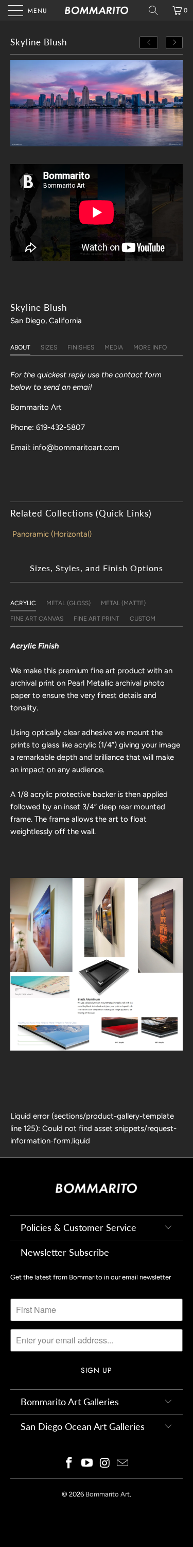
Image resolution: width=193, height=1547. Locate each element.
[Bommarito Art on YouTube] (87, 1463)
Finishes (80, 347)
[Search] (157, 10)
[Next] (174, 42)
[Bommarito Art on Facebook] (69, 1463)
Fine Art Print (96, 618)
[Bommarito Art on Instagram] (105, 1463)
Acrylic (23, 603)
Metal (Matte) (123, 603)
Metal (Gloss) (68, 603)
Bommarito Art (107, 1494)
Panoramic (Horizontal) (52, 534)
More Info (150, 347)
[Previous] (148, 42)
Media (113, 347)
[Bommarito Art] (96, 10)
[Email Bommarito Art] (123, 1463)
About (20, 347)
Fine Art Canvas (36, 618)
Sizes (49, 347)
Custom (142, 618)
